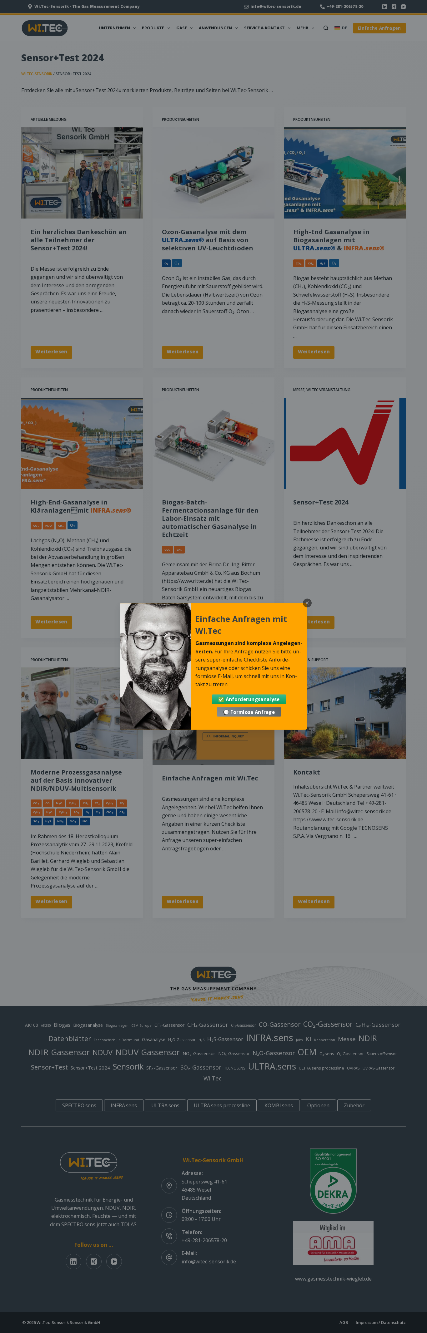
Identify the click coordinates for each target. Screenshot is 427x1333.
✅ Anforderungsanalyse (248, 699)
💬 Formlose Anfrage (249, 712)
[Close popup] (307, 603)
